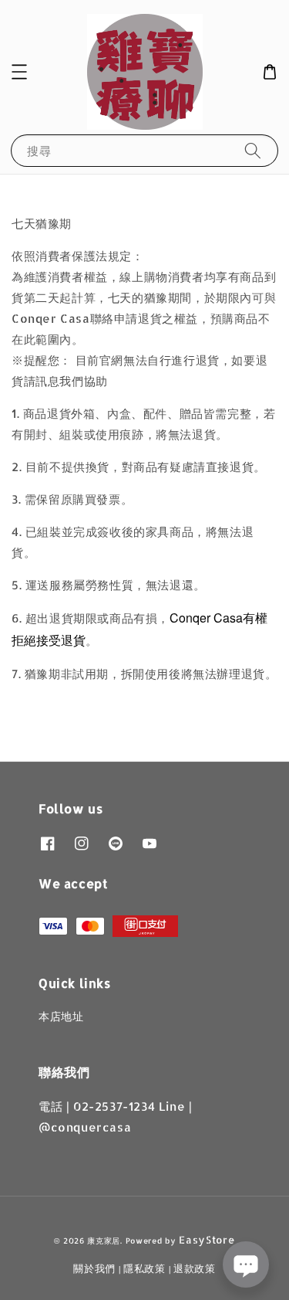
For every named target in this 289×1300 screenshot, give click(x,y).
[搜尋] (252, 150)
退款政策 (194, 1268)
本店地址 (61, 1016)
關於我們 (94, 1268)
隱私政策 (144, 1268)
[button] (19, 72)
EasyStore (206, 1240)
